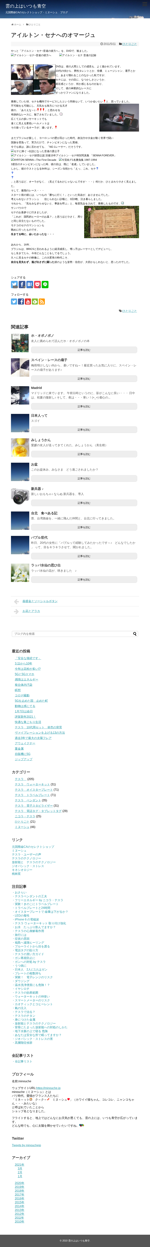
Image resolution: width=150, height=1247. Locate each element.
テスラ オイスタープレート (34, 789)
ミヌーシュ (22, 827)
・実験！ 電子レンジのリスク (32, 977)
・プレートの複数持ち (26, 973)
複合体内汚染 (23, 684)
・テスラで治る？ (23, 1011)
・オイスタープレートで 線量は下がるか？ (40, 911)
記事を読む (84, 349)
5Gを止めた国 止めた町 (31, 700)
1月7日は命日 (24, 711)
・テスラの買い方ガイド (28, 954)
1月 (20, 1176)
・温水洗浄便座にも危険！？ (31, 984)
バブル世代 (39, 537)
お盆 (34, 464)
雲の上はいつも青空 (25, 5)
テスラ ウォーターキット (32, 784)
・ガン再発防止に (23, 958)
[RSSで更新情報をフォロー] (42, 301)
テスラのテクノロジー (26, 858)
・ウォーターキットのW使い (31, 996)
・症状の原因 (20, 938)
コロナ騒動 (22, 695)
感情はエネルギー (26, 679)
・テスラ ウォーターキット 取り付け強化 (39, 923)
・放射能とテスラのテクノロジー (34, 1023)
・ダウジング (20, 981)
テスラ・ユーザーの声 (26, 854)
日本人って (39, 415)
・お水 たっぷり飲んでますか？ (34, 927)
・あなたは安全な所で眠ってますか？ (37, 1035)
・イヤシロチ (20, 988)
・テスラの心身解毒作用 (28, 931)
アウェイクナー (25, 743)
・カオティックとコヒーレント (32, 1004)
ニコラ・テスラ (25, 816)
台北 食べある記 (44, 513)
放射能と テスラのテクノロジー (34, 862)
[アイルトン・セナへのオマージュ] (29, 284)
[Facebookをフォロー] (21, 301)
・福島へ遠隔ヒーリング (28, 942)
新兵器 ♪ (37, 489)
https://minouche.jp (48, 1088)
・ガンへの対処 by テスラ (29, 961)
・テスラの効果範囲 (25, 992)
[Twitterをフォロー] (14, 301)
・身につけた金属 (23, 1019)
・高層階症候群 (22, 1042)
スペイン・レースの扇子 (49, 360)
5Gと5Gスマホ (24, 674)
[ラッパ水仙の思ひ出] (20, 573)
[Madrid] (20, 395)
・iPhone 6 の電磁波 (25, 919)
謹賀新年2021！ (25, 716)
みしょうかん (41, 440)
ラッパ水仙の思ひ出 (46, 565)
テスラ (21, 779)
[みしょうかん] (20, 447)
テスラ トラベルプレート (32, 795)
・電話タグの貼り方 (25, 950)
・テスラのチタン (23, 1015)
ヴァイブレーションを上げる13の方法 (40, 732)
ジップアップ (23, 759)
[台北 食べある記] (20, 520)
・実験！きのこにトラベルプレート (35, 904)
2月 (20, 1172)
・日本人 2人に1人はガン (29, 969)
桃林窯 (16, 873)
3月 (20, 1168)
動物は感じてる (25, 706)
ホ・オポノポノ (42, 335)
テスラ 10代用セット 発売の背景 (38, 727)
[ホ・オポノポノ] (20, 343)
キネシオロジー (22, 869)
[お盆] (20, 472)
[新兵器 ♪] (20, 496)
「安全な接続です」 (28, 658)
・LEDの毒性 (20, 915)
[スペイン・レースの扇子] (20, 367)
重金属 (19, 748)
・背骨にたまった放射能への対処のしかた (40, 1027)
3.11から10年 (23, 663)
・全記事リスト (22, 1061)
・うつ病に (19, 965)
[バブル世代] (20, 545)
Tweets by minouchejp (26, 1145)
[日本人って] (20, 423)
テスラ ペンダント (28, 800)
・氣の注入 (19, 1008)
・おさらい (19, 892)
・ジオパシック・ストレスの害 (32, 1038)
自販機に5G (22, 754)
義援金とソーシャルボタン (40, 601)
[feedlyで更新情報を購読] (35, 301)
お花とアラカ (31, 611)
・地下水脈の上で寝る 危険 (30, 1031)
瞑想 (18, 690)
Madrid (36, 388)
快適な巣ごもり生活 (28, 722)
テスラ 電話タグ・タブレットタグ (38, 811)
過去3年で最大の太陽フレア (33, 738)
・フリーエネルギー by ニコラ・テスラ (37, 900)
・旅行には (19, 934)
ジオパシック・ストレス (28, 866)
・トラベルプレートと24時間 (31, 907)
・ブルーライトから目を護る (31, 946)
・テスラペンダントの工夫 (29, 896)
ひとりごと (129, 43)
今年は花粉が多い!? (28, 668)
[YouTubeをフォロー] (28, 301)
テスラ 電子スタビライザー (34, 805)
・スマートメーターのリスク (31, 1000)
